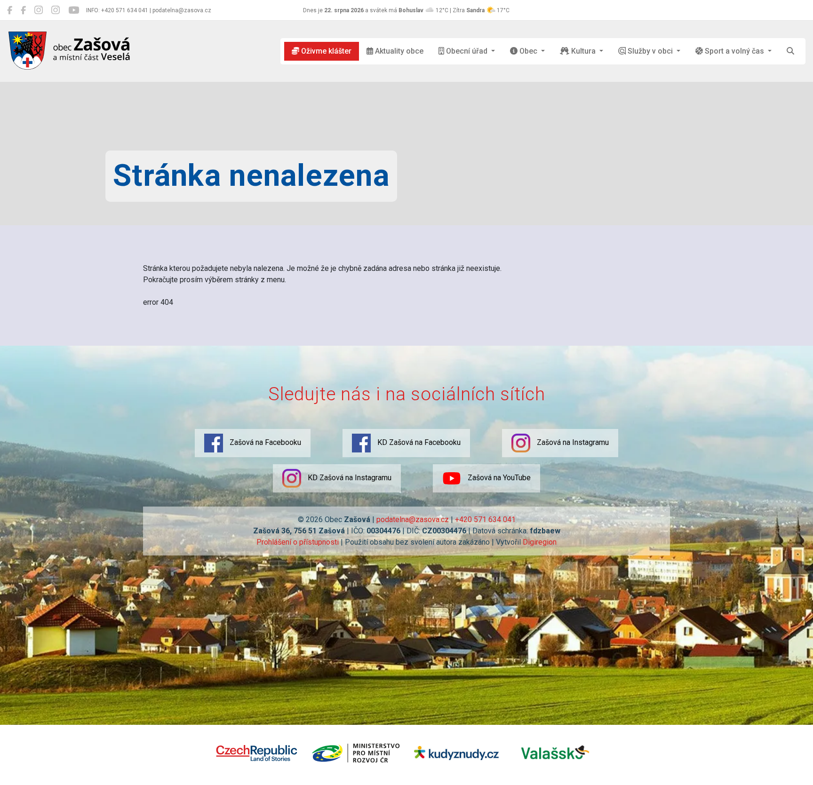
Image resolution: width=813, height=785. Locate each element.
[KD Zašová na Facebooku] (23, 10)
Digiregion (540, 542)
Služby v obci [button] (650, 51)
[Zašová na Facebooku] (9, 10)
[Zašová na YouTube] (73, 10)
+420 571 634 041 (485, 519)
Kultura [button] (583, 51)
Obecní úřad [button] (466, 51)
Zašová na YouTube (498, 477)
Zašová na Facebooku (264, 442)
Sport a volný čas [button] (734, 51)
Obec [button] (528, 51)
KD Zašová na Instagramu (348, 477)
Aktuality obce (398, 51)
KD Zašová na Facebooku (418, 442)
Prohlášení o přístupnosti (297, 542)
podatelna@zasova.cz (412, 519)
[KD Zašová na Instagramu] (55, 10)
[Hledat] (790, 51)
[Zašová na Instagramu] (38, 10)
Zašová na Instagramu (572, 442)
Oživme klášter (325, 51)
